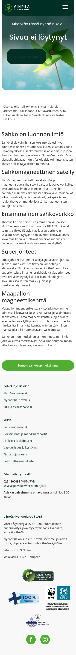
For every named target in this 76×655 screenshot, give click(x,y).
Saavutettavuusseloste (19, 461)
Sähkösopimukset (15, 393)
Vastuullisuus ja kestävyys (21, 447)
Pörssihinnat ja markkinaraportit (25, 434)
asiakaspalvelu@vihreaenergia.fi (25, 486)
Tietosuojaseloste (15, 454)
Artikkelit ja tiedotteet (18, 441)
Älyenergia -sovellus (17, 400)
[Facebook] (31, 639)
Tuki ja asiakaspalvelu (18, 407)
